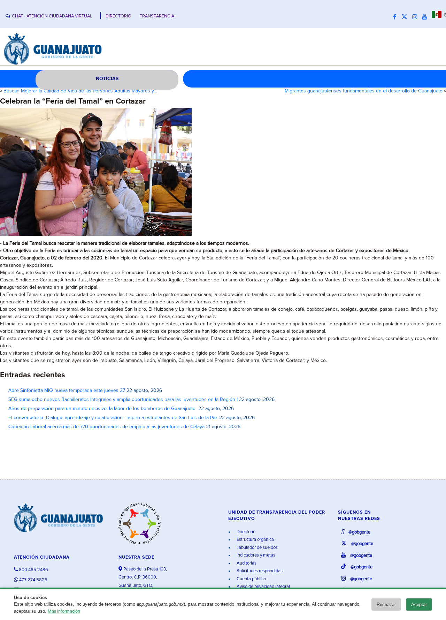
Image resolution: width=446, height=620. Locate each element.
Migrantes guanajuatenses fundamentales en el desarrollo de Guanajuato (364, 91)
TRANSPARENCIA (157, 16)
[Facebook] (396, 17)
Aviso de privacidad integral (263, 586)
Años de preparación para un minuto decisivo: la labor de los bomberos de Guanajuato (102, 408)
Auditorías (246, 563)
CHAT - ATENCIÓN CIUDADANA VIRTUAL (52, 16)
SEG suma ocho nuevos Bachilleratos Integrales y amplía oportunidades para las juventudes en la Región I (123, 399)
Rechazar (386, 604)
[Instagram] (416, 17)
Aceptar (419, 604)
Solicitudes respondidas (259, 571)
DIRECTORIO (118, 16)
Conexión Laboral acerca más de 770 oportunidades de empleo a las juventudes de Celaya (106, 426)
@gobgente (358, 532)
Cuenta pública (251, 579)
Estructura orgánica (255, 539)
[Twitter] (406, 17)
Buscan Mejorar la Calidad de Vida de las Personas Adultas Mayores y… (80, 91)
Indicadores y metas (255, 555)
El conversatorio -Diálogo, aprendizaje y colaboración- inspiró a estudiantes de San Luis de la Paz (113, 417)
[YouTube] (426, 17)
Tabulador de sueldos (257, 547)
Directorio (245, 532)
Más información (64, 611)
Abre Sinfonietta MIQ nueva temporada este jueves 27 (66, 390)
